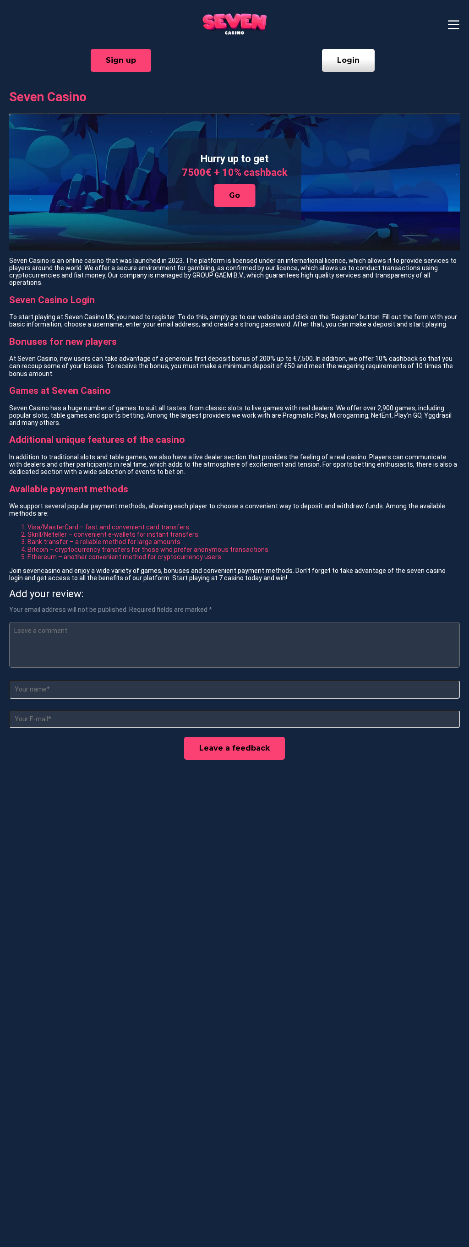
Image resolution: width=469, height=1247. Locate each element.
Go (234, 195)
